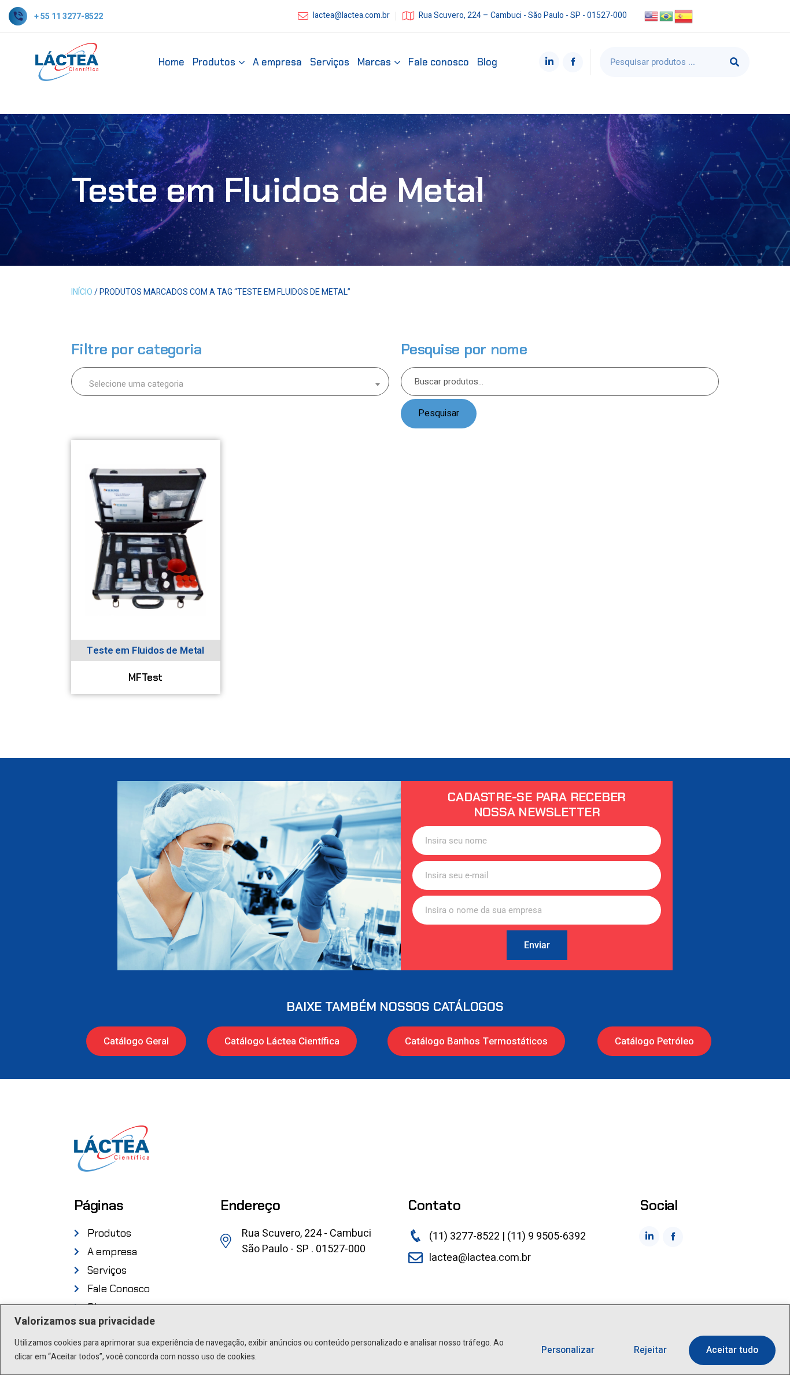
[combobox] (230, 381)
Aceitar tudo (732, 1350)
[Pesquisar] (734, 61)
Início (82, 292)
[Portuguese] (666, 16)
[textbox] (230, 383)
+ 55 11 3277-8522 (68, 16)
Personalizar (568, 1350)
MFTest (145, 677)
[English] (651, 16)
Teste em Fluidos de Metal (145, 650)
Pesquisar (438, 413)
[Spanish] (684, 16)
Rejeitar (650, 1350)
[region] (395, 1339)
